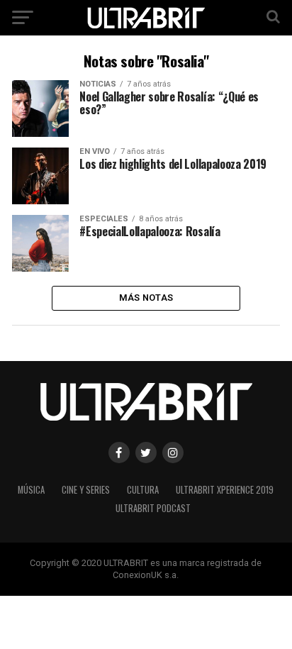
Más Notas (146, 297)
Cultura (143, 490)
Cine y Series (86, 490)
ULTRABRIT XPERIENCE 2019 (225, 490)
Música (31, 490)
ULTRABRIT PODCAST (153, 508)
